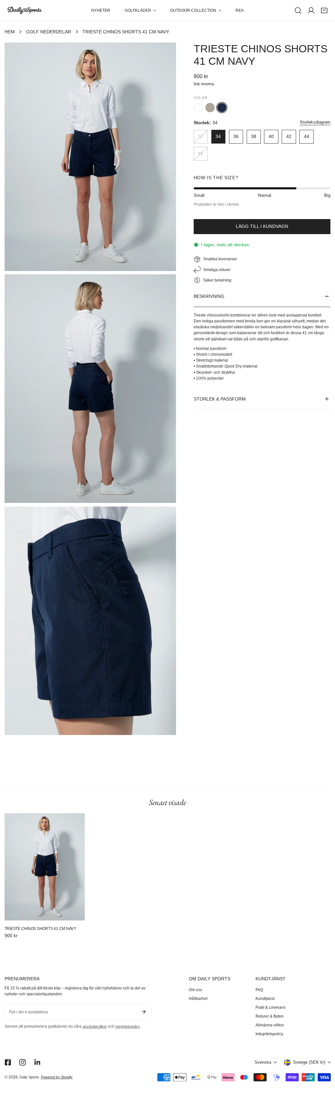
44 (306, 136)
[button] (140, 10)
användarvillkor (95, 1026)
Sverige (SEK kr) (309, 1062)
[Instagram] (22, 1062)
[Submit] (143, 1011)
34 (218, 136)
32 (200, 136)
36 (235, 136)
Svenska (263, 1062)
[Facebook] (7, 1062)
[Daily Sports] (24, 10)
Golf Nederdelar (48, 31)
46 (200, 153)
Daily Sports (29, 1077)
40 (271, 136)
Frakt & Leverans (271, 1007)
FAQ (259, 989)
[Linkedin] (37, 1062)
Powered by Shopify (57, 1077)
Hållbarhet (198, 998)
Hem (10, 31)
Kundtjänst (265, 998)
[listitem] (198, 107)
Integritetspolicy (269, 1034)
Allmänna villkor (270, 1025)
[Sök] (298, 10)
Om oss (195, 989)
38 (253, 136)
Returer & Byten (270, 1016)
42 (288, 136)
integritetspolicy (127, 1026)
